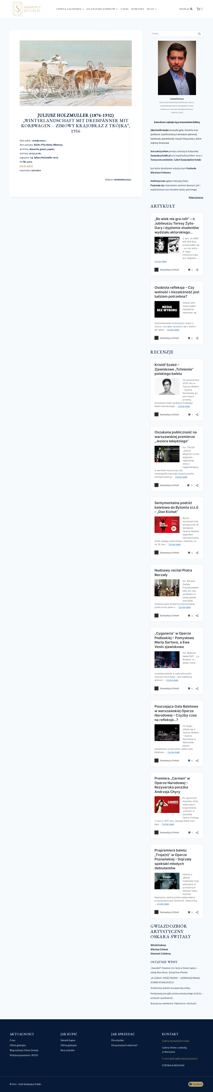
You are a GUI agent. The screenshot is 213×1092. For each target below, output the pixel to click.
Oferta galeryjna (18, 1045)
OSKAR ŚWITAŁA (177, 99)
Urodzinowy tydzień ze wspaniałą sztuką (170, 988)
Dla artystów (117, 1040)
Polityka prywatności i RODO (24, 1055)
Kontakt (137, 8)
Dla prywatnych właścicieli (124, 1045)
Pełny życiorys (196, 197)
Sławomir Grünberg (160, 953)
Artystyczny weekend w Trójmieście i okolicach (173, 1003)
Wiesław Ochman (159, 949)
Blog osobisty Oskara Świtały (24, 1050)
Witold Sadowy (158, 945)
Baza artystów (68, 1050)
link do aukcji (26, 166)
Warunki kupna (68, 1040)
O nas (124, 8)
